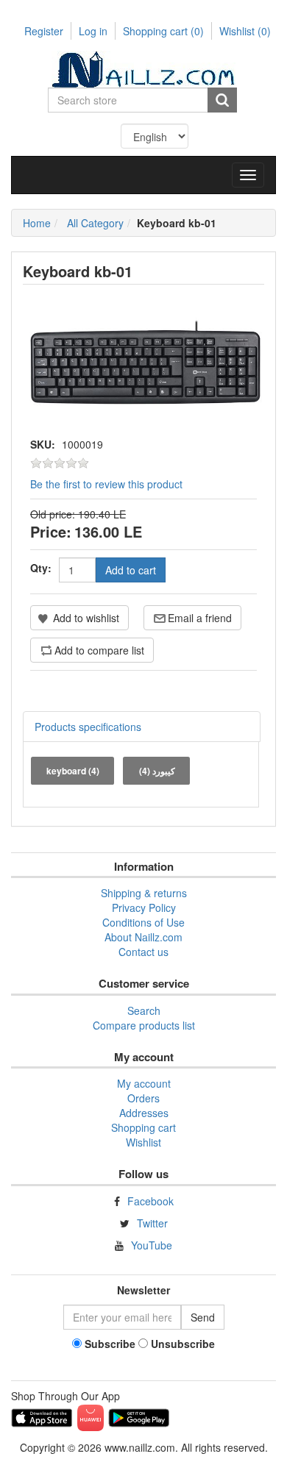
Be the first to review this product (106, 484)
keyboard (72, 770)
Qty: (41, 567)
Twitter (152, 1223)
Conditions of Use (143, 922)
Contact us (143, 951)
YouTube (151, 1245)
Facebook (150, 1201)
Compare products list (144, 1025)
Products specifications (88, 726)
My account (144, 1083)
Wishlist (143, 1142)
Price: (50, 531)
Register (43, 31)
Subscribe (110, 1343)
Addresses (144, 1112)
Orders (143, 1098)
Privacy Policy (144, 907)
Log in (93, 31)
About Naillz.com (143, 937)
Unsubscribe (183, 1343)
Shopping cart (163, 31)
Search (143, 1010)
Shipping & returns (144, 892)
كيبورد (157, 770)
